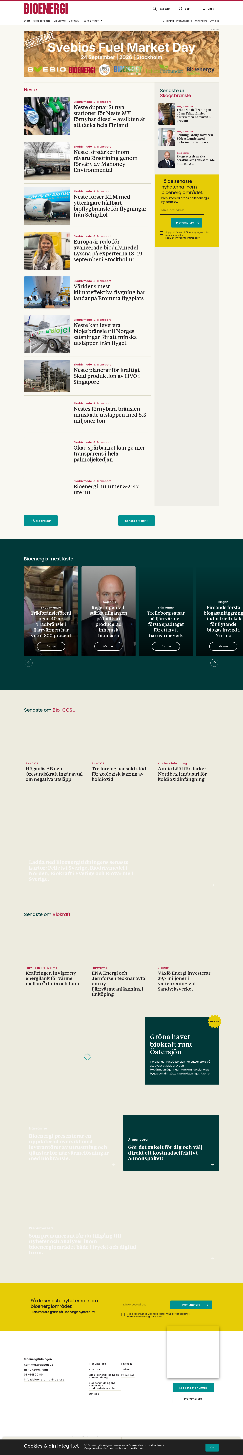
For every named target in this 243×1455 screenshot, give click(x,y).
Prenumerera (184, 21)
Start (27, 21)
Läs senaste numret (193, 1388)
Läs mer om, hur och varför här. (123, 1448)
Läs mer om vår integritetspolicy (182, 237)
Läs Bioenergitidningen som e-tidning (104, 1376)
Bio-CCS (74, 21)
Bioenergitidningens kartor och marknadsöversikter (102, 1386)
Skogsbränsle (41, 21)
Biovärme (60, 21)
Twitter (126, 1369)
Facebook (127, 1375)
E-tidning (168, 21)
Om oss (214, 21)
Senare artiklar (136, 521)
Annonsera (201, 21)
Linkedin (126, 1363)
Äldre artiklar (41, 521)
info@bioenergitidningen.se (44, 1379)
